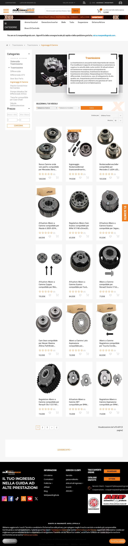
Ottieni (112, 479)
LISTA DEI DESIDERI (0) (28, 3)
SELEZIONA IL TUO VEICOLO (47, 104)
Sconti (68, 487)
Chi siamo (48, 475)
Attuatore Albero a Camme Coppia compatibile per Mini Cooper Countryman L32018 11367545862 (48, 287)
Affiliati (47, 487)
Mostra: (110, 120)
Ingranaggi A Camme (49, 45)
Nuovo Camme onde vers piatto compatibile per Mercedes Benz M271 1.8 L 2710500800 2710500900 (49, 169)
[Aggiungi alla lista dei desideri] (50, 178)
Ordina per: (95, 115)
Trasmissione (17, 45)
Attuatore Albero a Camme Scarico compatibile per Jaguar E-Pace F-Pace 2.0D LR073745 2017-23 (109, 228)
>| (56, 427)
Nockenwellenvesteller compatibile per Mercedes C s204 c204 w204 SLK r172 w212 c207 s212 (109, 169)
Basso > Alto (12, 115)
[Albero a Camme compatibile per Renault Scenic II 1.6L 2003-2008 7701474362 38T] (109, 261)
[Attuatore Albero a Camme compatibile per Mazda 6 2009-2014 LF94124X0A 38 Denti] (49, 202)
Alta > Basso (24, 115)
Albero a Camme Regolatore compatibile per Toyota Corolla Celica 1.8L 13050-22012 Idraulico (109, 346)
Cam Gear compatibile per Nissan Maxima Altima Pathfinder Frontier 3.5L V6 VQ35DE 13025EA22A (48, 346)
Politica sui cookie (30, 535)
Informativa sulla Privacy (86, 530)
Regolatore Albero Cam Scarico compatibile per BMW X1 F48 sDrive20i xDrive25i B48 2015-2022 (79, 228)
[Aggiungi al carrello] (57, 177)
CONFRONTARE (10, 3)
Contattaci (48, 479)
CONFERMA (18, 126)
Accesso (99, 3)
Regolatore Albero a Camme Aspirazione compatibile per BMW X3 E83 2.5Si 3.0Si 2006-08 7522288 (108, 404)
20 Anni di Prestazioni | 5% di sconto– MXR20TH (64, 17)
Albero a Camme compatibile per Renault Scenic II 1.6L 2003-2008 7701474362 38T (108, 287)
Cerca (75, 11)
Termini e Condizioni (59, 530)
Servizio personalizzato (72, 477)
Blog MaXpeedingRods (51, 493)
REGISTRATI (109, 3)
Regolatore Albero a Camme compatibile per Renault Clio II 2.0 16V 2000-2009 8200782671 (49, 404)
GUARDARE (112, 471)
